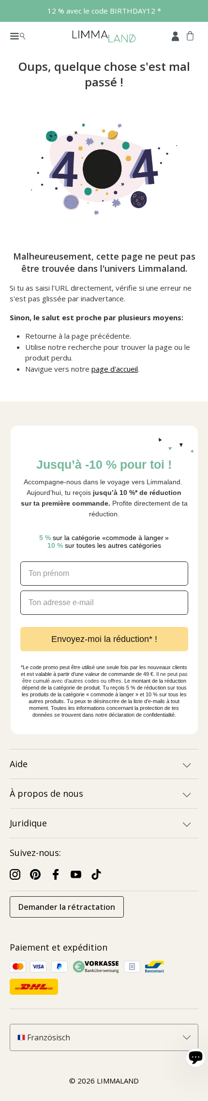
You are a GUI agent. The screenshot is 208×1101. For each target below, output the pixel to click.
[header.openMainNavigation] (18, 35)
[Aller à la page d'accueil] (103, 36)
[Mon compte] (175, 35)
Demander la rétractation (66, 907)
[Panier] (190, 35)
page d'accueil (114, 369)
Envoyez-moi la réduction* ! (104, 639)
